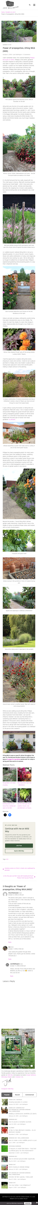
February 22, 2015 (13, 1116)
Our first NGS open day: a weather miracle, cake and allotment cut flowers (24, 806)
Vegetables (19, 1099)
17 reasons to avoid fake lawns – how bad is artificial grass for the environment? (22, 1149)
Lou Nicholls (11, 419)
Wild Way (10, 1075)
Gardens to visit (7, 45)
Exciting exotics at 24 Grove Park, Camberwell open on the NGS (9, 806)
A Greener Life (19, 1077)
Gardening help (20, 1108)
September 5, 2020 (14, 1153)
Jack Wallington (17, 54)
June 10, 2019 (12, 1124)
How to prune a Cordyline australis (20, 1122)
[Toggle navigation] (34, 5)
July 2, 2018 (12, 1142)
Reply (9, 942)
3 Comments (26, 54)
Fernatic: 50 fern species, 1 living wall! (21, 1177)
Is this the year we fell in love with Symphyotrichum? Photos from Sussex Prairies (18, 877)
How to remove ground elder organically (22, 1159)
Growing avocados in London (18, 1102)
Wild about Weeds (6, 1077)
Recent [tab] (17, 1095)
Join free (19, 846)
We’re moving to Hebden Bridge (19, 1167)
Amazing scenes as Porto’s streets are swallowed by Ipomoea (20, 869)
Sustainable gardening (15, 1146)
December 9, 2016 (13, 1134)
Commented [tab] (29, 1095)
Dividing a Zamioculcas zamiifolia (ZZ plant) (22, 1114)
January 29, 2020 (13, 1104)
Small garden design (14, 1111)
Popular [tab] (7, 1095)
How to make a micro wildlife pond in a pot (23, 1140)
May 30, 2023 (12, 1161)
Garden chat (12, 1099)
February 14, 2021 (13, 1169)
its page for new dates (13, 759)
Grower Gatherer (31, 1075)
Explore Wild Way (19, 851)
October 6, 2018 (7, 54)
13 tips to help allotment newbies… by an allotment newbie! (22, 1131)
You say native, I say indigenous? (20, 1185)
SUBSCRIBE (28, 1203)
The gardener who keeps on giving (9, 784)
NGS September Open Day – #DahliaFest (24, 784)
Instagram (4, 1089)
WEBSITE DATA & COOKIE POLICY (18, 1199)
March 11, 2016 (12, 1179)
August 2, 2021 (13, 1187)
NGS (7, 859)
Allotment (11, 1128)
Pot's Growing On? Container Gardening (19, 1109)
